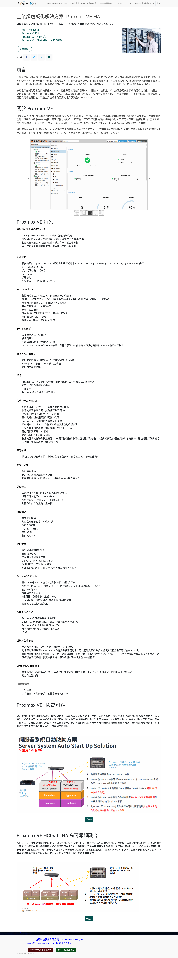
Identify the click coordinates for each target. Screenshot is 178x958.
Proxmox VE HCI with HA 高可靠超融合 (42, 40)
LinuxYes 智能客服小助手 (40, 950)
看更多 (89, 819)
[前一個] (28, 178)
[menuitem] (71, 3)
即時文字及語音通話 (66, 950)
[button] (153, 3)
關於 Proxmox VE (31, 29)
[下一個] (149, 178)
